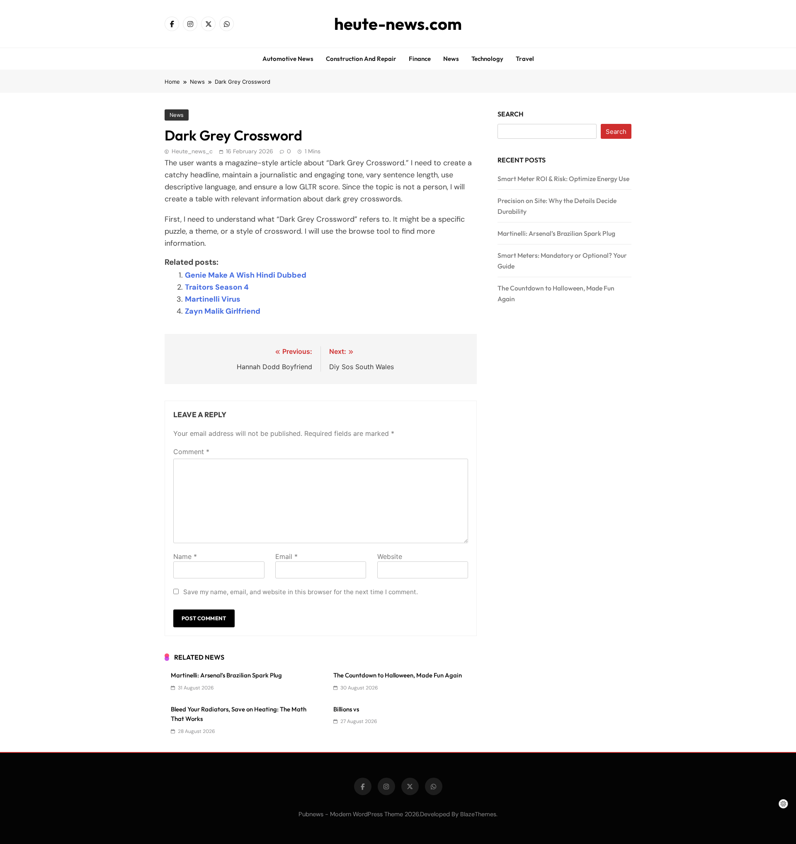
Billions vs (346, 709)
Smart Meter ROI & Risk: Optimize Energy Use (563, 178)
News (451, 59)
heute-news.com (398, 23)
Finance (420, 59)
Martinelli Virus (212, 299)
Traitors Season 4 (217, 287)
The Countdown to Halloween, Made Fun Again (397, 675)
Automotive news (287, 59)
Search (511, 114)
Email (286, 556)
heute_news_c (192, 151)
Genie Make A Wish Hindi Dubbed (245, 275)
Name (185, 556)
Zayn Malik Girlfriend (222, 311)
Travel (525, 59)
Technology (487, 59)
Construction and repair (361, 59)
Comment (191, 451)
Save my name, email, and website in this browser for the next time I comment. (300, 592)
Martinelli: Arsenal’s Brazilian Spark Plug (226, 675)
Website (389, 556)
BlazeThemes (478, 814)
